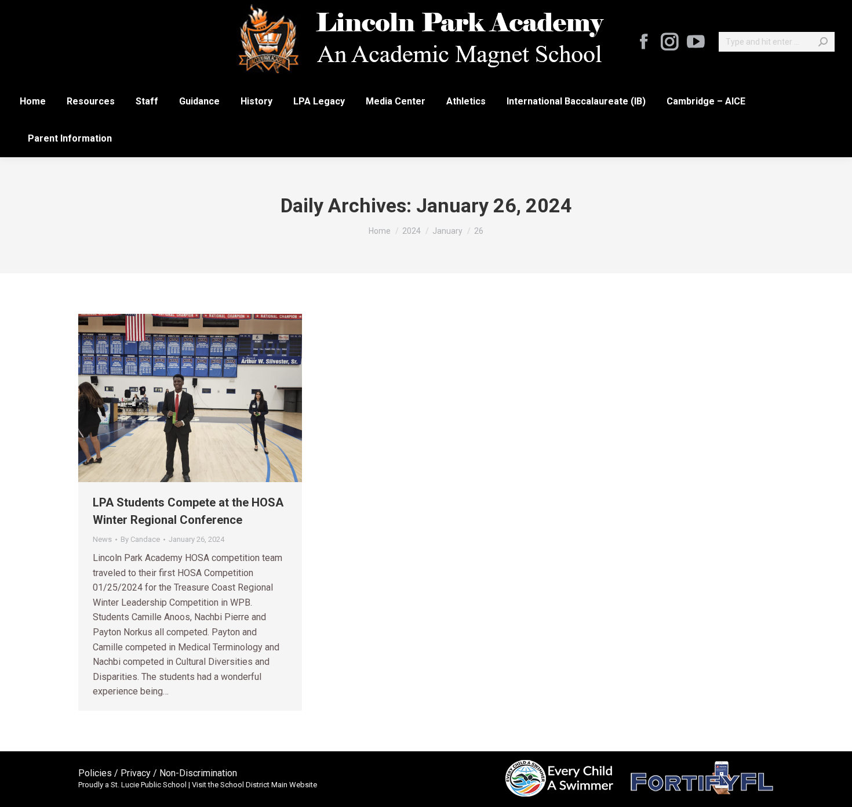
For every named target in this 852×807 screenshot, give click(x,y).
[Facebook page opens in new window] (643, 41)
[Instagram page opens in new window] (669, 41)
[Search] (823, 42)
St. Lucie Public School (149, 784)
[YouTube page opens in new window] (695, 41)
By (140, 539)
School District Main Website (268, 784)
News (102, 539)
